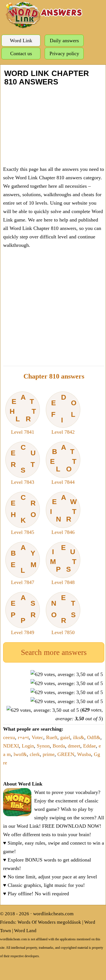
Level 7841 (23, 414)
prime (49, 754)
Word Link (21, 40)
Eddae (89, 746)
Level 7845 (23, 514)
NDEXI (11, 746)
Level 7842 (63, 414)
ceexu (9, 737)
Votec (37, 737)
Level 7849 (23, 614)
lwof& (20, 754)
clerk (35, 754)
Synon (43, 746)
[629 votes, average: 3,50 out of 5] (67, 674)
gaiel (65, 737)
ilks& (78, 737)
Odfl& (93, 737)
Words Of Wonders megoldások (49, 922)
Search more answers (54, 652)
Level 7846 (63, 514)
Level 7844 (63, 464)
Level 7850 (63, 614)
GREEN (65, 754)
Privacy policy (64, 53)
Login (28, 746)
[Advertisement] (53, 125)
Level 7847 (23, 564)
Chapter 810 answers (53, 376)
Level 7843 (23, 464)
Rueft (51, 737)
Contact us (21, 53)
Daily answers (64, 40)
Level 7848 (63, 564)
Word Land (25, 930)
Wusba (84, 754)
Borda (59, 746)
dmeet (74, 746)
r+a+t (23, 737)
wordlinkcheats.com (53, 913)
